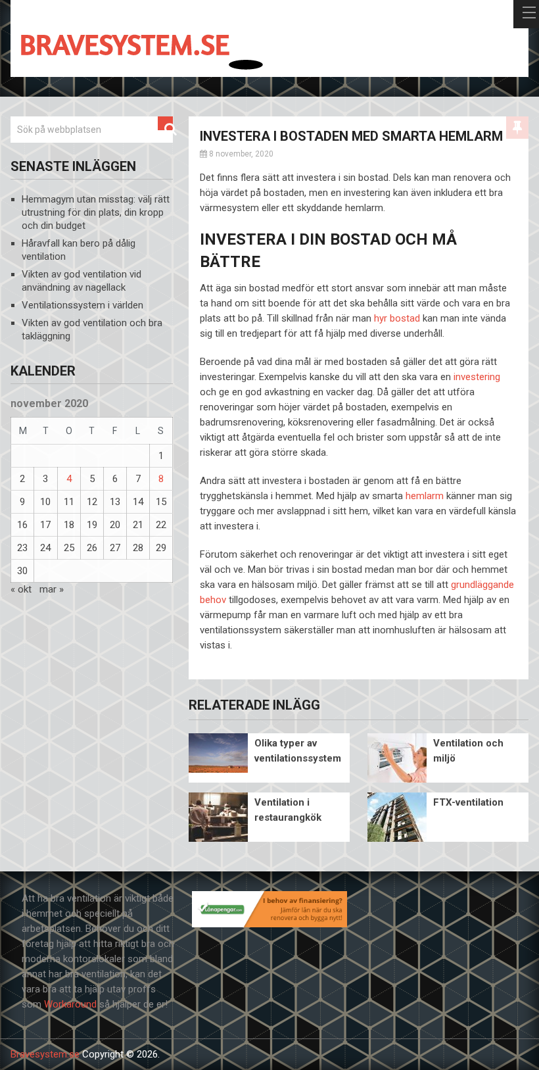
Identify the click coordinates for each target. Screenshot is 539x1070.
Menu (526, 14)
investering (477, 377)
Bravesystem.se (45, 1054)
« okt (21, 589)
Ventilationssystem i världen (82, 305)
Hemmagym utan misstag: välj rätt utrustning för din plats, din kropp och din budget (96, 212)
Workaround (70, 1004)
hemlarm (425, 496)
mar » (51, 589)
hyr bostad (397, 318)
